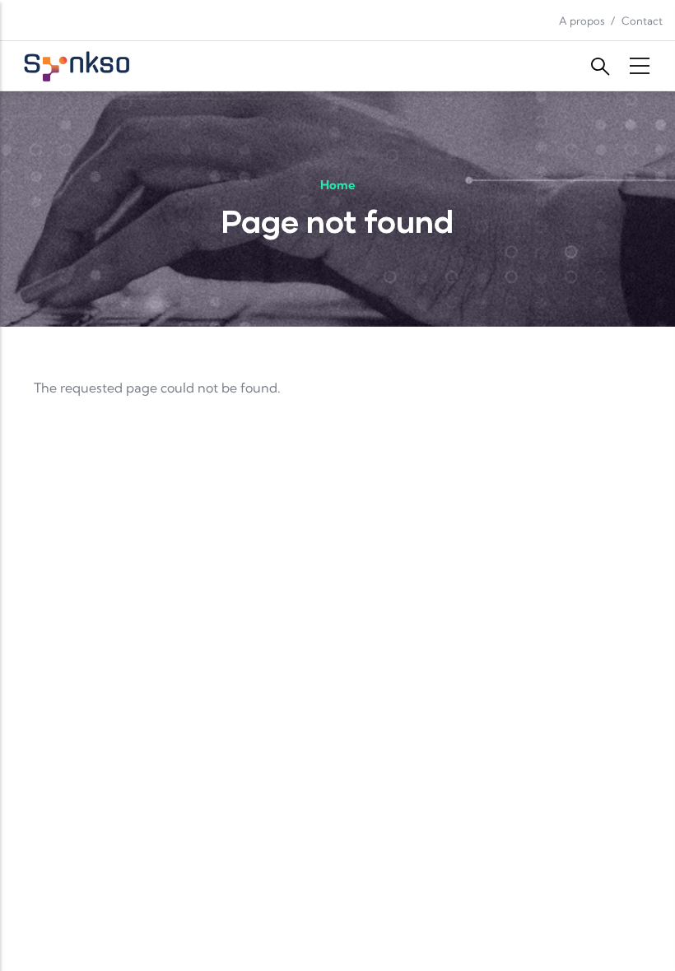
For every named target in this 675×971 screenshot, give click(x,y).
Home (338, 185)
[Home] (78, 66)
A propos (582, 20)
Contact (642, 20)
